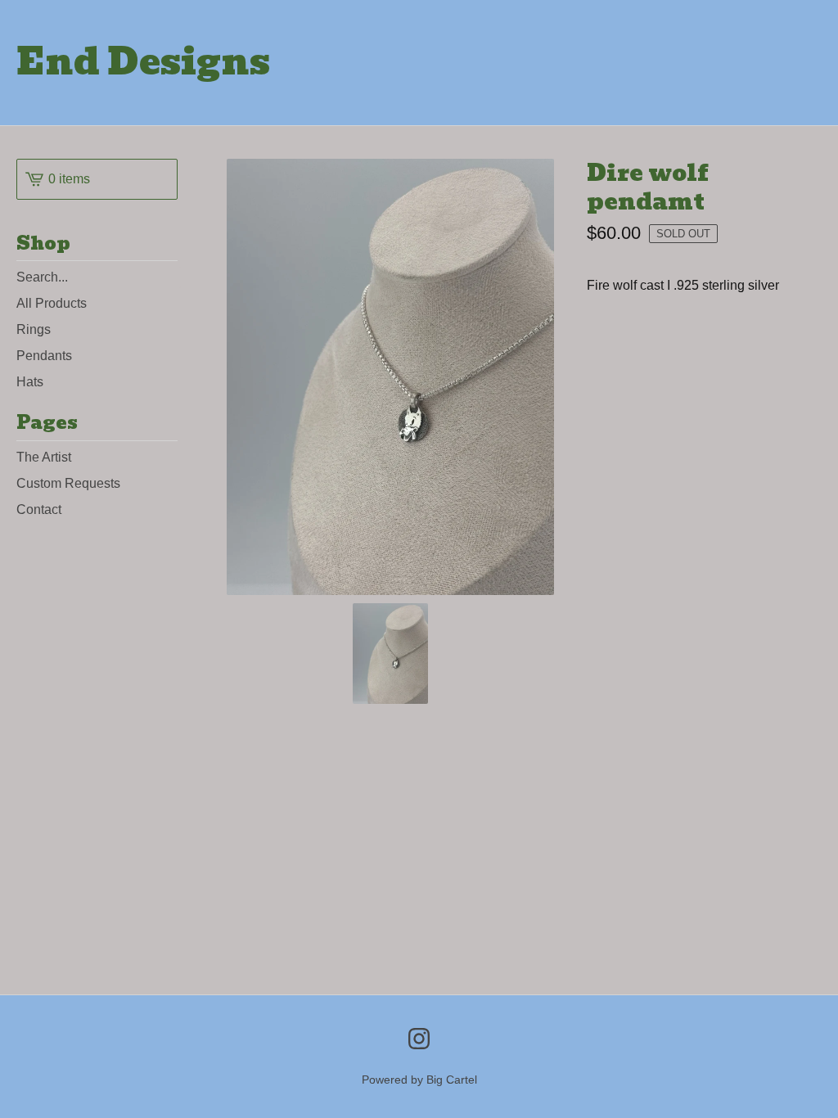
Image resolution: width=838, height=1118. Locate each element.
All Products (51, 303)
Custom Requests (68, 483)
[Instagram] (419, 1038)
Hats (29, 382)
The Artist (43, 457)
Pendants (44, 356)
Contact (38, 509)
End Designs (143, 62)
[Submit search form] (165, 277)
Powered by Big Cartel (419, 1079)
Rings (33, 329)
